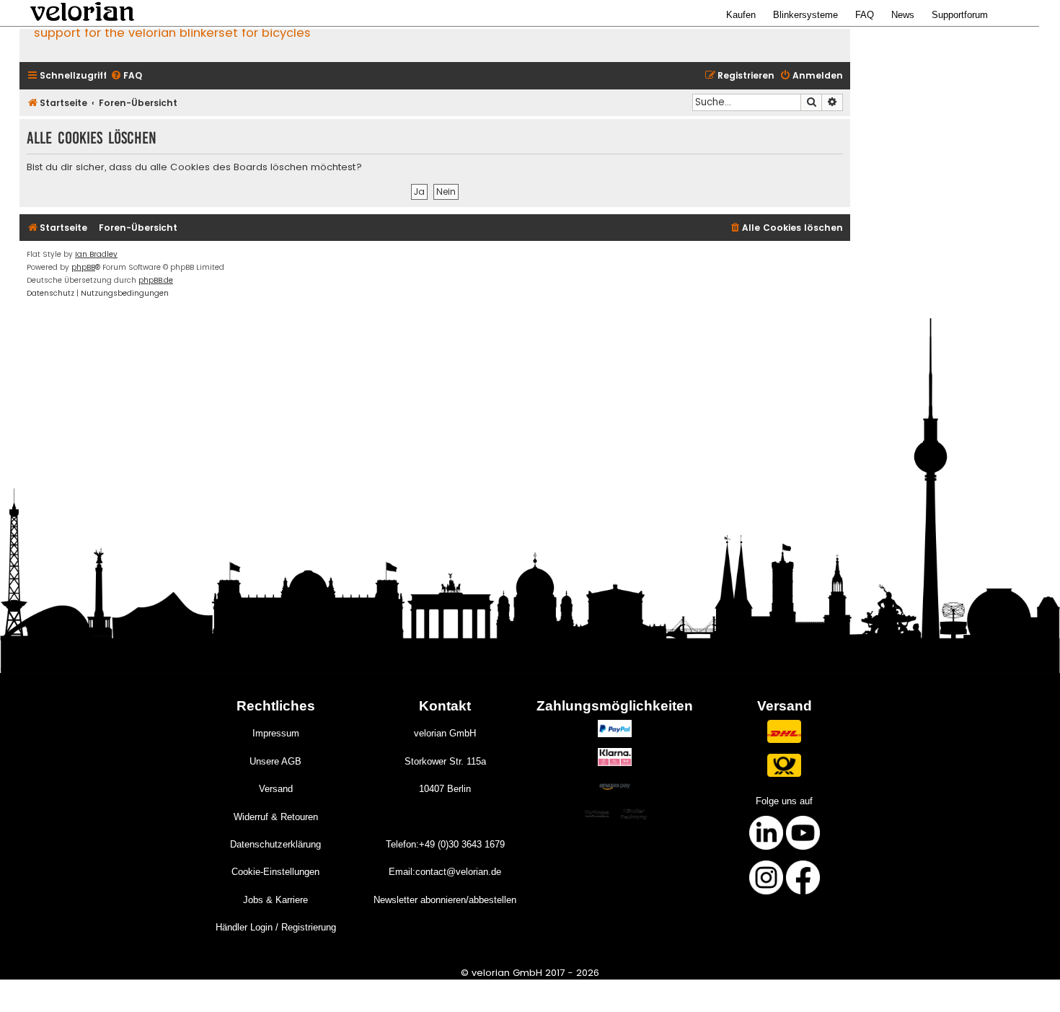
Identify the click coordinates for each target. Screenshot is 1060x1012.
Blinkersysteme (805, 14)
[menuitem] (126, 76)
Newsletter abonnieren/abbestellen (445, 899)
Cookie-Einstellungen (275, 871)
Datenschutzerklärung (275, 844)
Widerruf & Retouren (276, 816)
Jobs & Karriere (275, 899)
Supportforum (960, 14)
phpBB (83, 267)
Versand (276, 788)
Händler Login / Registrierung (276, 927)
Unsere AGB (275, 761)
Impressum (275, 733)
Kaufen (741, 14)
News (902, 14)
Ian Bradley (96, 254)
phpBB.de (155, 280)
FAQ (864, 14)
